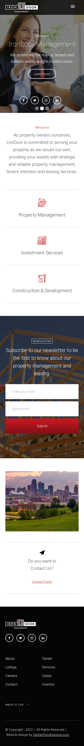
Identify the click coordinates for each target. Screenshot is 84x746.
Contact (11, 684)
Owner (47, 676)
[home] (21, 7)
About (9, 659)
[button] (73, 6)
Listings (11, 667)
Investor (48, 684)
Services (48, 667)
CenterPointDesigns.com (51, 735)
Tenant (47, 659)
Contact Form (42, 582)
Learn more (42, 74)
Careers (11, 676)
